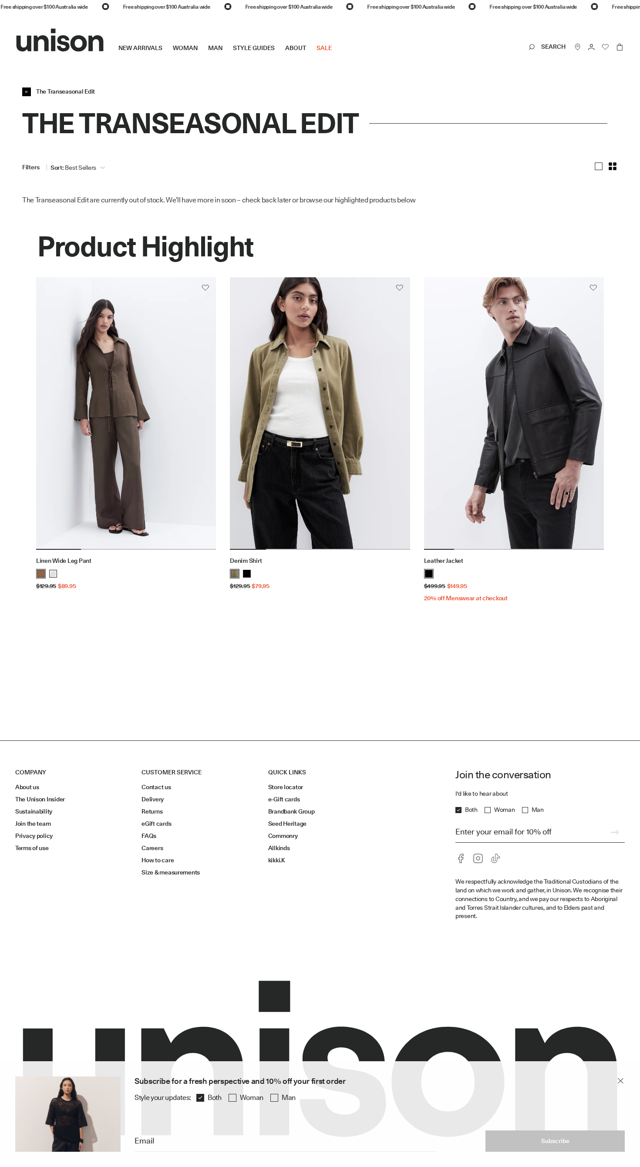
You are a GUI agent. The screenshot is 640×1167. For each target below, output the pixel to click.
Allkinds (279, 847)
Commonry (283, 835)
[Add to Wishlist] (205, 287)
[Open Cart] (619, 47)
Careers (152, 847)
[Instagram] (478, 858)
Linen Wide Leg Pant (63, 560)
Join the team (33, 823)
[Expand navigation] (336, 54)
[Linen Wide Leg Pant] (126, 413)
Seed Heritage (287, 823)
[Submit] (614, 832)
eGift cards (156, 823)
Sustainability (33, 811)
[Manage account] (591, 47)
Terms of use (32, 847)
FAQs (148, 835)
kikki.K (276, 860)
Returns (151, 811)
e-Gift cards (284, 799)
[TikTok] (495, 858)
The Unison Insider (40, 799)
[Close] (620, 1080)
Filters (31, 167)
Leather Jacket (443, 560)
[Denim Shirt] (320, 413)
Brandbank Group (291, 811)
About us (27, 787)
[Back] (26, 91)
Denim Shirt (246, 560)
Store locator (285, 787)
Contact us (156, 787)
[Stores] (578, 47)
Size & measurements (170, 872)
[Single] (598, 166)
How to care (157, 860)
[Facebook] (460, 858)
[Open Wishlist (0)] (605, 47)
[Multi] (612, 166)
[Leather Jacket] (514, 413)
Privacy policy (34, 835)
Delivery (152, 799)
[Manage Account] (591, 47)
